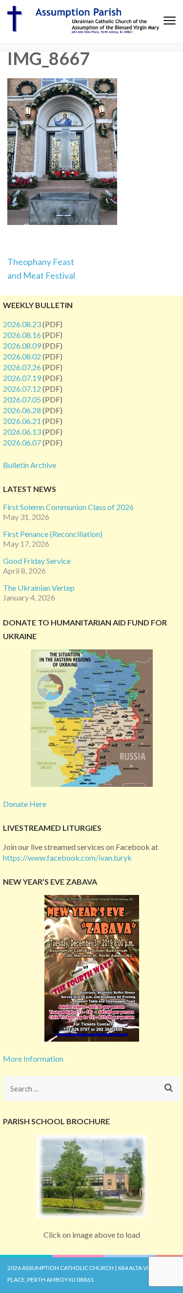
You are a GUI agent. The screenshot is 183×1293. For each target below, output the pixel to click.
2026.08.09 (22, 345)
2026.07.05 (22, 399)
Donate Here (24, 803)
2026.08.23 (22, 324)
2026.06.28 (22, 410)
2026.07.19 (22, 377)
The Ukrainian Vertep (39, 587)
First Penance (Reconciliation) (52, 533)
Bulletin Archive (29, 464)
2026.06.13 (22, 431)
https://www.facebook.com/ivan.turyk (67, 857)
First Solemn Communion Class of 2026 (68, 507)
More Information (33, 1058)
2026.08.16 (22, 334)
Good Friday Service (37, 560)
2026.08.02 (22, 356)
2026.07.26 (22, 367)
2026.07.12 (22, 388)
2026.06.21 (22, 420)
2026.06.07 (22, 442)
